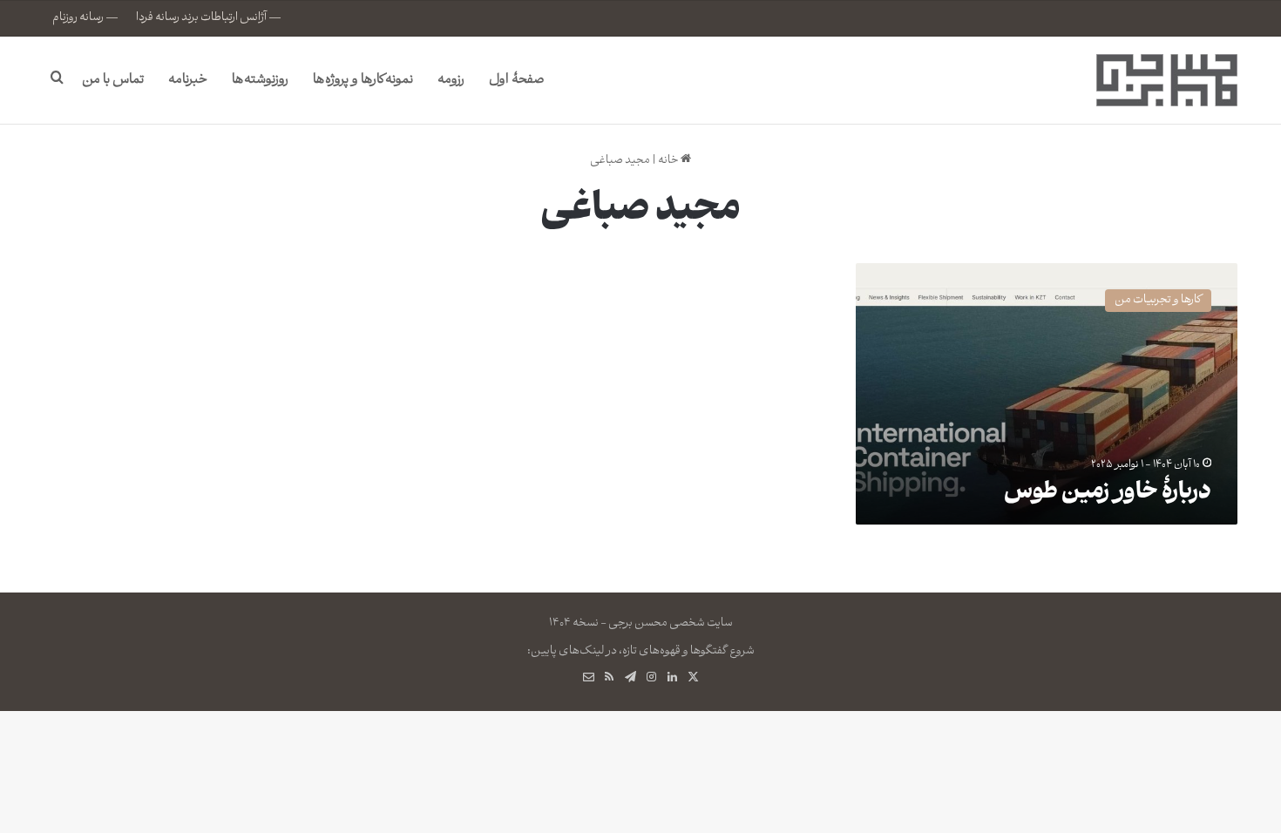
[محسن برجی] (1166, 80)
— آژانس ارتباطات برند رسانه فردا (208, 18)
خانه (669, 161)
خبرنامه (187, 80)
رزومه (450, 80)
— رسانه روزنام (85, 18)
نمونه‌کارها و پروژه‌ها (363, 80)
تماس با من (113, 80)
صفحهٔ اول (517, 80)
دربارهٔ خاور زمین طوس (1107, 493)
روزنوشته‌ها (260, 80)
